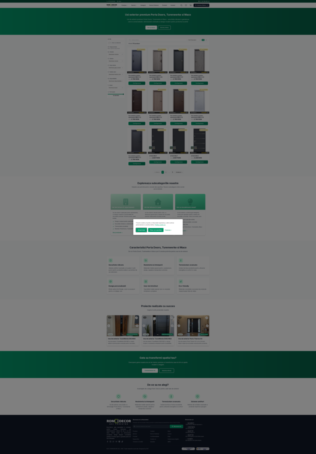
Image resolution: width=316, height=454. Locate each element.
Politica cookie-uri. (160, 225)
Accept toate (141, 230)
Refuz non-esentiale (156, 230)
